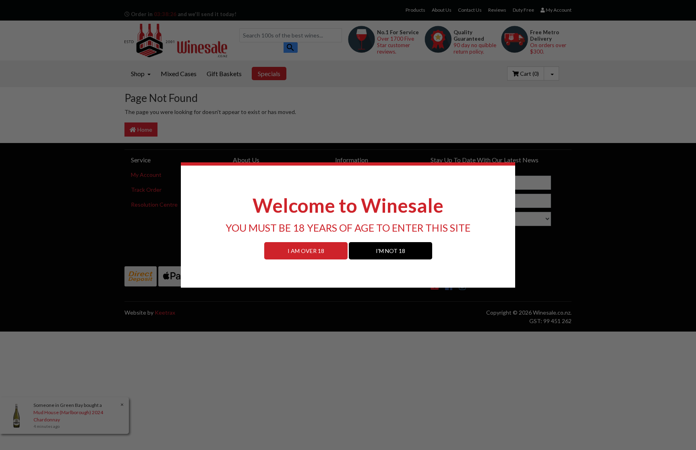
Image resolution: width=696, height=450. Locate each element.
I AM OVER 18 (306, 250)
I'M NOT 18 (390, 250)
